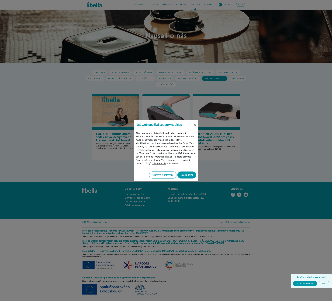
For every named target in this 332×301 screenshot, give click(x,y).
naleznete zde (159, 163)
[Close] (194, 124)
